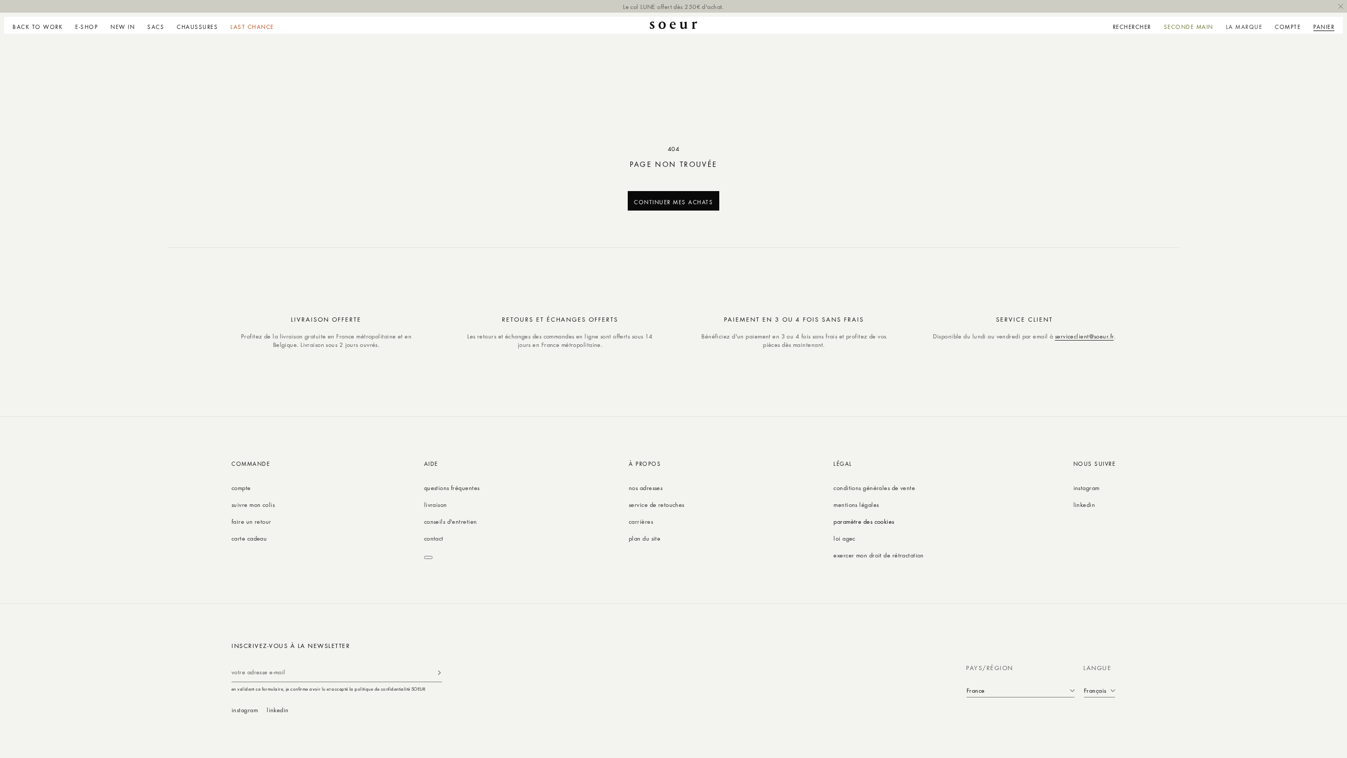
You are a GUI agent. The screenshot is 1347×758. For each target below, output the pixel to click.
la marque (1244, 27)
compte (241, 488)
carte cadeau (249, 538)
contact (434, 538)
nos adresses (645, 488)
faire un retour (252, 521)
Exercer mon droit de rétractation (878, 555)
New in (122, 27)
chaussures (197, 27)
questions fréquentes (452, 488)
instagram (1086, 488)
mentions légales (856, 504)
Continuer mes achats (673, 202)
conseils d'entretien (450, 521)
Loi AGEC (844, 538)
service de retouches (657, 504)
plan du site (644, 538)
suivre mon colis (253, 504)
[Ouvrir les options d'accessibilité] (428, 557)
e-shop (86, 27)
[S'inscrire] (439, 672)
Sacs (155, 27)
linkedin (1084, 504)
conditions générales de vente (874, 488)
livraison (435, 504)
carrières (641, 521)
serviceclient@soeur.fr (1084, 336)
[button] (86, 25)
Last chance (252, 27)
